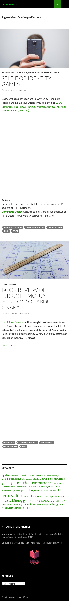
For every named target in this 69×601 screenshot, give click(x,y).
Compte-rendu (9, 284)
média (34, 501)
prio (6, 231)
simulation (7, 504)
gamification (42, 483)
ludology (59, 496)
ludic (39, 496)
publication (55, 501)
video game (56, 504)
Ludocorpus (9, 4)
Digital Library (19, 72)
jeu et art (16, 491)
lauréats (27, 496)
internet (44, 487)
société (27, 504)
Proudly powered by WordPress (15, 597)
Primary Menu (65, 4)
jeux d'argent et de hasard (40, 490)
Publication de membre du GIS (43, 72)
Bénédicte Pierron (13, 227)
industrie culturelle (30, 486)
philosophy (43, 501)
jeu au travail (53, 486)
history (60, 483)
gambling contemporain (53, 478)
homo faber (46, 443)
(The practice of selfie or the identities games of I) (34, 106)
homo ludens (10, 446)
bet (8, 475)
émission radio (22, 507)
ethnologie (37, 479)
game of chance (22, 483)
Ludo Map (7, 501)
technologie (43, 504)
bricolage (9, 443)
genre (54, 483)
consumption (49, 476)
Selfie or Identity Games (26, 81)
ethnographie (27, 479)
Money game (21, 501)
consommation (37, 476)
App (4, 475)
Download (7, 345)
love (33, 496)
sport (34, 504)
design (56, 476)
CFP (28, 475)
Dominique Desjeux (13, 211)
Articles (6, 72)
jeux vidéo (12, 495)
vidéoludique (8, 507)
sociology (17, 504)
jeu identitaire (55, 227)
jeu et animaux (7, 491)
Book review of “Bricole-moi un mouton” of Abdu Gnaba (26, 299)
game (6, 482)
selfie (15, 231)
